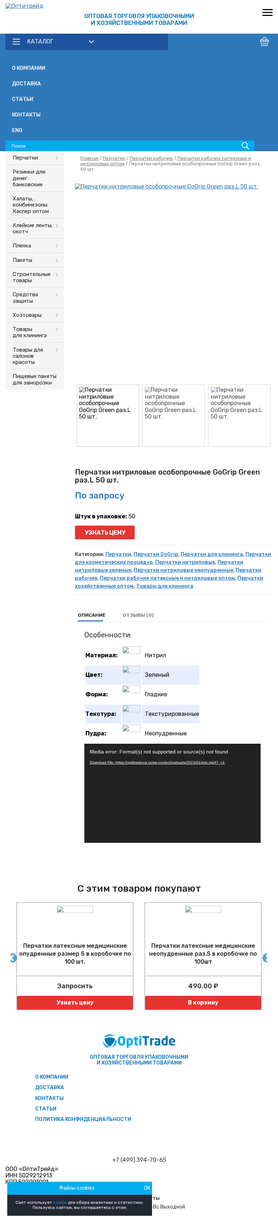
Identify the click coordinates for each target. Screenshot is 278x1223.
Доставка (26, 84)
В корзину (203, 1002)
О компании (28, 68)
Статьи (22, 99)
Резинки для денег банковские (29, 178)
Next (265, 956)
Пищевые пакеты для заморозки (34, 379)
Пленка (22, 245)
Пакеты (22, 260)
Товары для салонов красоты (28, 356)
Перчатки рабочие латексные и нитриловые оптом (167, 578)
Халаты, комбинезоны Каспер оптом (31, 205)
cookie (60, 1202)
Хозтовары (27, 315)
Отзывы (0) (138, 615)
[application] (172, 793)
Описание (91, 615)
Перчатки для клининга (212, 554)
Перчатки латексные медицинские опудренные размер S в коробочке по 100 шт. (75, 953)
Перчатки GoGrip (156, 554)
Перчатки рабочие (151, 158)
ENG (17, 130)
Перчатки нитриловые (185, 562)
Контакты (26, 115)
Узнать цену (105, 532)
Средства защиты (25, 297)
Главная (89, 158)
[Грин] (174, 282)
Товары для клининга (30, 332)
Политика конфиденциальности (83, 1119)
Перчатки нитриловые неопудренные (183, 570)
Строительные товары (32, 277)
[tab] (91, 615)
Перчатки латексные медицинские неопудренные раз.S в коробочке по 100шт (203, 953)
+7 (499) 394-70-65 (139, 1160)
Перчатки (25, 157)
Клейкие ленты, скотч (33, 228)
